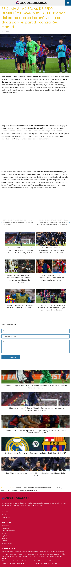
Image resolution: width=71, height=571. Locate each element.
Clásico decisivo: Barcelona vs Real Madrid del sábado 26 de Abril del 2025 (26, 561)
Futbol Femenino (7, 528)
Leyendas (5, 536)
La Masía (5, 533)
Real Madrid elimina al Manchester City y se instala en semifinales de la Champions (29, 563)
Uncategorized (7, 543)
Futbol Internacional (8, 531)
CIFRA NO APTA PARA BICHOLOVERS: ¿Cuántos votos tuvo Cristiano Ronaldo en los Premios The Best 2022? (18, 222)
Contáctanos (6, 515)
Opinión (4, 541)
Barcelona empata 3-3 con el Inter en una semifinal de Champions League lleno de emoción (33, 551)
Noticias (4, 538)
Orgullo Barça (6, 517)
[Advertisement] (35, 109)
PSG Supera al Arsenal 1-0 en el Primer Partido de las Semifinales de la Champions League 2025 (33, 554)
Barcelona (5, 526)
